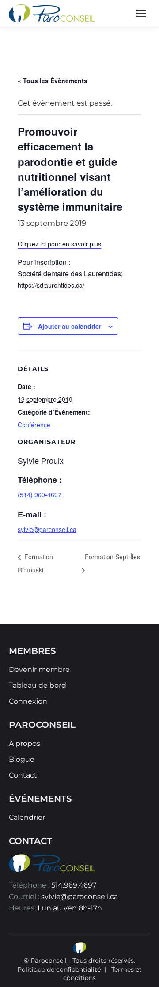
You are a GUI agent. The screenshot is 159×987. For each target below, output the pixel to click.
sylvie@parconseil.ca (47, 529)
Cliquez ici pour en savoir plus (59, 243)
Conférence (34, 424)
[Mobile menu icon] (141, 13)
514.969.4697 (73, 885)
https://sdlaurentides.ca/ (51, 285)
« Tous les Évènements (52, 80)
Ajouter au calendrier (69, 326)
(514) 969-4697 (39, 494)
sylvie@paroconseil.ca (79, 896)
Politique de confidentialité (59, 969)
